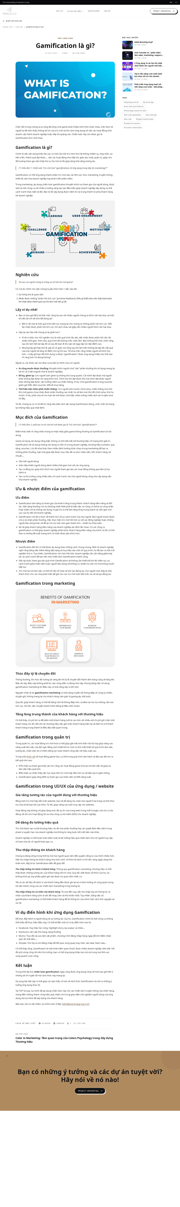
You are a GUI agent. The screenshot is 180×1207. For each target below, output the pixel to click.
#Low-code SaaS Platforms (134, 106)
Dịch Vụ (59, 11)
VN (171, 2)
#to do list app (148, 102)
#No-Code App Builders (132, 115)
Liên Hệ (107, 11)
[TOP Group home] (9, 11)
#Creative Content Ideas (133, 127)
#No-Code (128, 119)
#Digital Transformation (145, 119)
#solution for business (132, 123)
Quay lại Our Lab (14, 21)
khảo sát (31, 756)
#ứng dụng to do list (131, 102)
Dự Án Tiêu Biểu (74, 11)
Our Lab (19, 27)
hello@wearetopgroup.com (75, 1004)
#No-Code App (151, 115)
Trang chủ (7, 27)
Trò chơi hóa (65, 38)
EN (176, 2)
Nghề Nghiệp (94, 11)
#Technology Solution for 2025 (135, 111)
